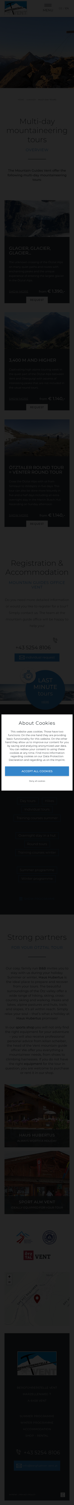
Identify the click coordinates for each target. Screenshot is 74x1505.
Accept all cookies (37, 771)
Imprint (60, 760)
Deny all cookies (37, 781)
